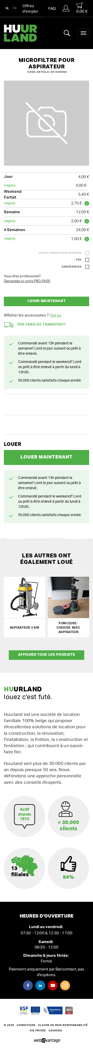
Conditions (26, 1025)
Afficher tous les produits (46, 655)
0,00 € (82, 11)
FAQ (52, 9)
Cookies (55, 1030)
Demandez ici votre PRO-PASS (27, 281)
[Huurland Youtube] (53, 985)
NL (7, 8)
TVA (78, 259)
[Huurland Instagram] (65, 985)
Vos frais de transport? (41, 324)
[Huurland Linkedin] (40, 985)
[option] (46, 123)
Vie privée (38, 1030)
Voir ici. (55, 315)
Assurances (71, 266)
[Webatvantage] (46, 1040)
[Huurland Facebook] (28, 985)
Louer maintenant (46, 301)
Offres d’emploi (30, 8)
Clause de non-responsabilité (63, 1025)
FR (15, 8)
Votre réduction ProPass (60, 253)
